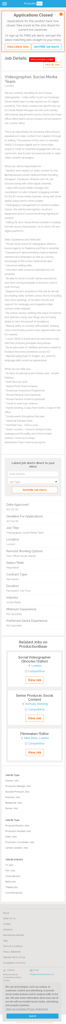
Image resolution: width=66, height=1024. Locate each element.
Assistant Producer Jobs (17, 791)
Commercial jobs (14, 893)
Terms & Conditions (13, 946)
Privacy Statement (12, 952)
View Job (34, 680)
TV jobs (9, 865)
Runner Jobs (11, 808)
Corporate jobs (12, 876)
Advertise (7, 929)
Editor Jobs (11, 836)
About (6, 913)
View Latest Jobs (18, 46)
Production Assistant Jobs (18, 831)
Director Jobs (12, 780)
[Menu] (4, 4)
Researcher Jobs (13, 803)
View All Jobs (52, 64)
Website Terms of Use (14, 957)
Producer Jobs (12, 797)
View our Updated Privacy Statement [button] (27, 1009)
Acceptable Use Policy (14, 963)
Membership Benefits (13, 935)
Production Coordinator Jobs (19, 842)
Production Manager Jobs (18, 786)
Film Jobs (10, 870)
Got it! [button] (32, 1016)
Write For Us (9, 918)
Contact (7, 924)
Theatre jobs (11, 887)
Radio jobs (10, 881)
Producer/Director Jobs (17, 825)
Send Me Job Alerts (35, 489)
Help (5, 940)
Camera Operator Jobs (16, 848)
